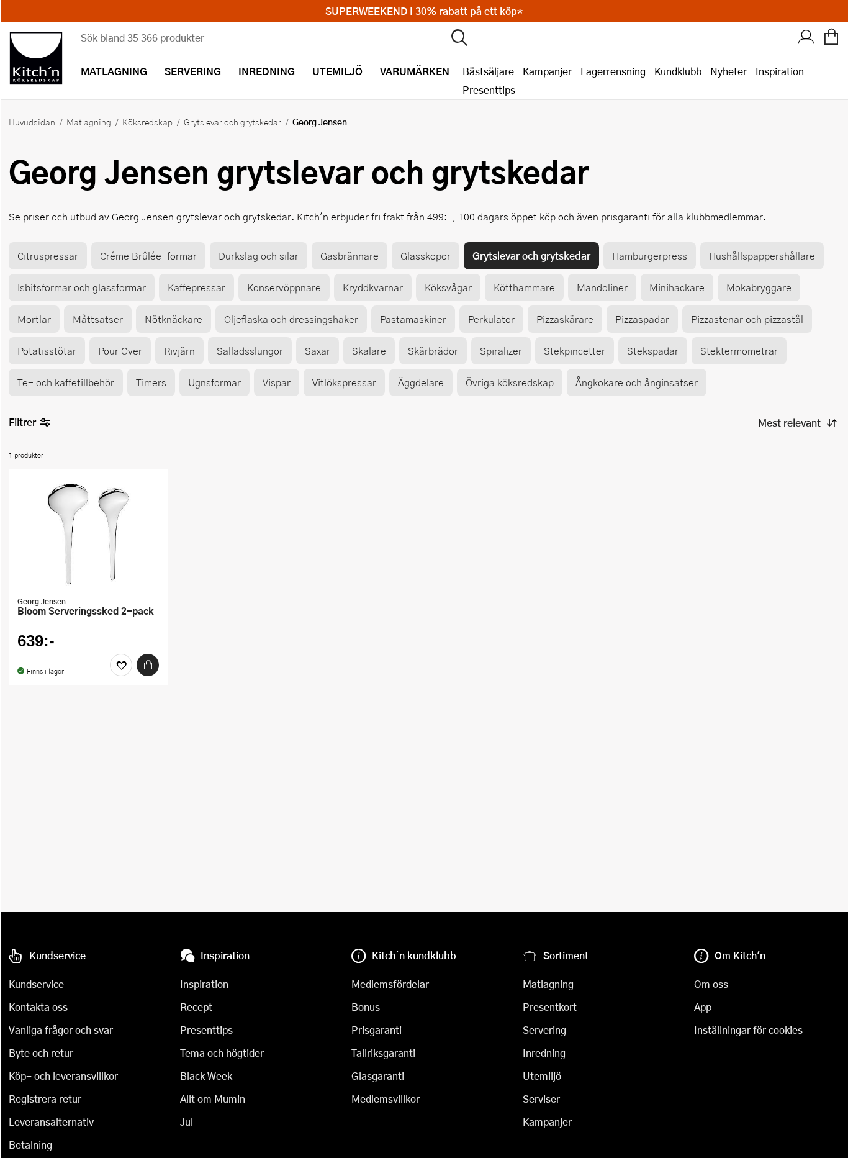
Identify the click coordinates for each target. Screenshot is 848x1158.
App (702, 1007)
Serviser (541, 1099)
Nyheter (728, 71)
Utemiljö (542, 1076)
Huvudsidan (32, 121)
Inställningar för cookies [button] (748, 1030)
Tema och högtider (222, 1053)
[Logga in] (806, 38)
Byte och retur (41, 1053)
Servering (544, 1030)
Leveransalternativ (51, 1122)
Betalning (30, 1145)
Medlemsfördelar (390, 984)
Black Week (206, 1076)
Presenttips (488, 90)
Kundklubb (677, 71)
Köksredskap (147, 121)
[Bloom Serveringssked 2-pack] (88, 534)
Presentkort (550, 1007)
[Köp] (148, 665)
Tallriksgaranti (383, 1053)
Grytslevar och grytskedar (232, 121)
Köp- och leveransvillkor (63, 1076)
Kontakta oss (38, 1007)
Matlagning (88, 121)
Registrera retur (45, 1099)
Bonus (365, 1007)
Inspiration (780, 71)
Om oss (711, 984)
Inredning (544, 1053)
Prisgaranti (376, 1030)
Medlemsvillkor (385, 1099)
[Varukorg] (831, 38)
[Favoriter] (121, 665)
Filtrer (22, 422)
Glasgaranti (377, 1076)
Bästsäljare (488, 71)
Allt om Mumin (212, 1099)
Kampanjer (547, 71)
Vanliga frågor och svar (61, 1030)
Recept (196, 1007)
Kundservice (36, 984)
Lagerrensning (613, 71)
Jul (186, 1122)
